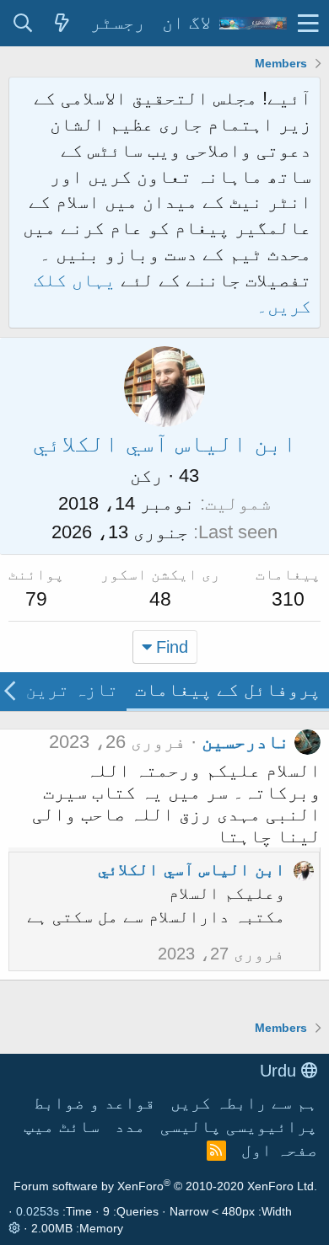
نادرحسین (245, 741)
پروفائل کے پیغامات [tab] (228, 689)
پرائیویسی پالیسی (238, 1126)
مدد (130, 1126)
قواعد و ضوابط (94, 1102)
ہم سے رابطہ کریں (243, 1102)
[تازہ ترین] (61, 23)
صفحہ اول (279, 1150)
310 (288, 599)
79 (36, 599)
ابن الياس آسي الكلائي (191, 869)
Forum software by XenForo (165, 1186)
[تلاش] (22, 23)
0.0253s (37, 1211)
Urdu (280, 1070)
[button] (308, 23)
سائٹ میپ (62, 1126)
